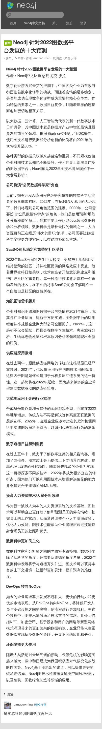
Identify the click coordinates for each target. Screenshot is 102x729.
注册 (69, 23)
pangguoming (23, 704)
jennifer (38, 58)
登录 (83, 23)
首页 (13, 23)
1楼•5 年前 (40, 704)
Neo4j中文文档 (34, 23)
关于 (55, 23)
